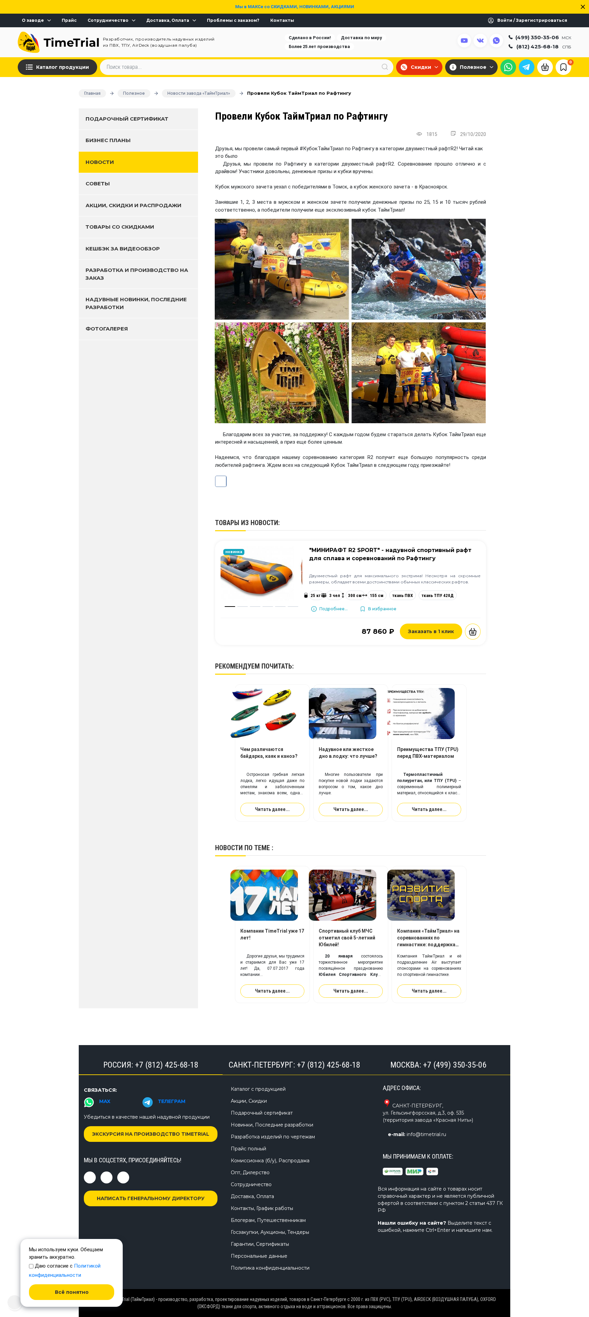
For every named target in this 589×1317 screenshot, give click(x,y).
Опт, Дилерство (250, 1172)
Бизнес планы (108, 140)
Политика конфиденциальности (270, 1268)
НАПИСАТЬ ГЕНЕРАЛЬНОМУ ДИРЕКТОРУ (151, 1198)
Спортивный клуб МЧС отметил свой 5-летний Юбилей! (347, 937)
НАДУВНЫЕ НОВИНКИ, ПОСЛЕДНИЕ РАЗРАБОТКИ (136, 303)
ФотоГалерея (107, 328)
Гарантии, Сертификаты (260, 1244)
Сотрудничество (108, 20)
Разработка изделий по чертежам (273, 1137)
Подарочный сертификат (127, 119)
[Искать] (384, 67)
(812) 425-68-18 (543, 46)
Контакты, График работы (262, 1208)
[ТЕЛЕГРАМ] (526, 67)
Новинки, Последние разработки (272, 1125)
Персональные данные (259, 1256)
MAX (104, 1101)
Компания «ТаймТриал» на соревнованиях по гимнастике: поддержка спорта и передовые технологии (428, 944)
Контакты (282, 20)
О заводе (33, 20)
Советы (98, 183)
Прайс (69, 20)
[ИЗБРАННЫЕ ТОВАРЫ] (563, 67)
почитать (276, 666)
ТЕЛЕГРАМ (171, 1101)
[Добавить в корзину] (473, 632)
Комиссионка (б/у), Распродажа (270, 1161)
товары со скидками (120, 227)
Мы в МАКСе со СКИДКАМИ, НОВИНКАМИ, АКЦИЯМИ (294, 6)
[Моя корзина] (545, 66)
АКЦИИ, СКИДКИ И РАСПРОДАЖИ (133, 205)
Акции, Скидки (249, 1101)
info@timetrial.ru (426, 1134)
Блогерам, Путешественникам (268, 1220)
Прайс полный (248, 1149)
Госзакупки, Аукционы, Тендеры (270, 1232)
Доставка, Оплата (167, 20)
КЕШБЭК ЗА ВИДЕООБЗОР (123, 248)
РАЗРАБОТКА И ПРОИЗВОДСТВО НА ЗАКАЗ (137, 274)
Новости (100, 162)
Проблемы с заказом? (233, 20)
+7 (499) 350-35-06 (454, 1065)
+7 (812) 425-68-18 (166, 1065)
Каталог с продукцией (258, 1089)
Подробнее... (333, 608)
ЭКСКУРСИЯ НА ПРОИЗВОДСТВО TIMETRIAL (150, 1134)
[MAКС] (508, 67)
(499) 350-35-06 (543, 37)
